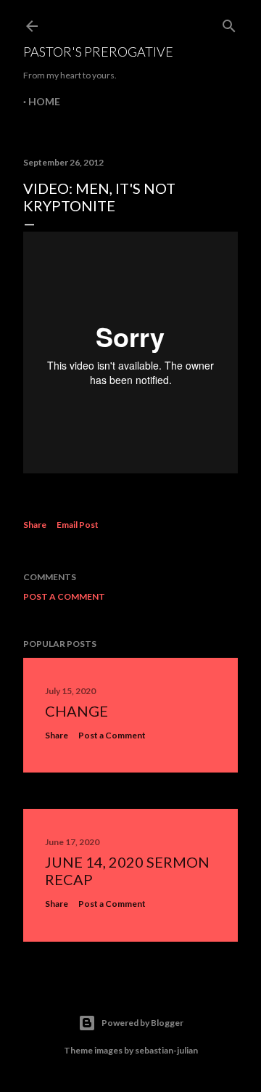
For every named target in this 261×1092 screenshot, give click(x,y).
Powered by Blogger (142, 1022)
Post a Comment (64, 596)
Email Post (78, 524)
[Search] (229, 23)
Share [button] (34, 524)
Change (76, 711)
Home (44, 101)
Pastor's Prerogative (98, 52)
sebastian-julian (166, 1050)
